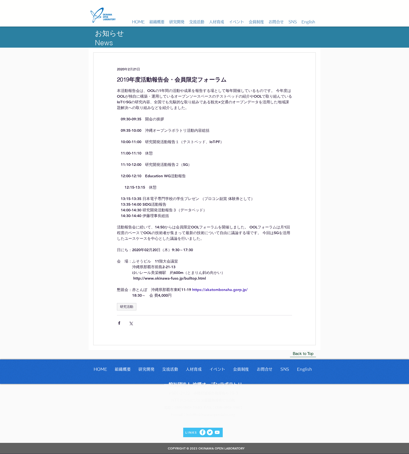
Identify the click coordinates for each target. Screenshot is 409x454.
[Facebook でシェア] (119, 323)
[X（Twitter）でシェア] (131, 323)
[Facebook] (202, 432)
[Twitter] (210, 432)
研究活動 (126, 306)
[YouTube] (217, 432)
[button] (157, 21)
